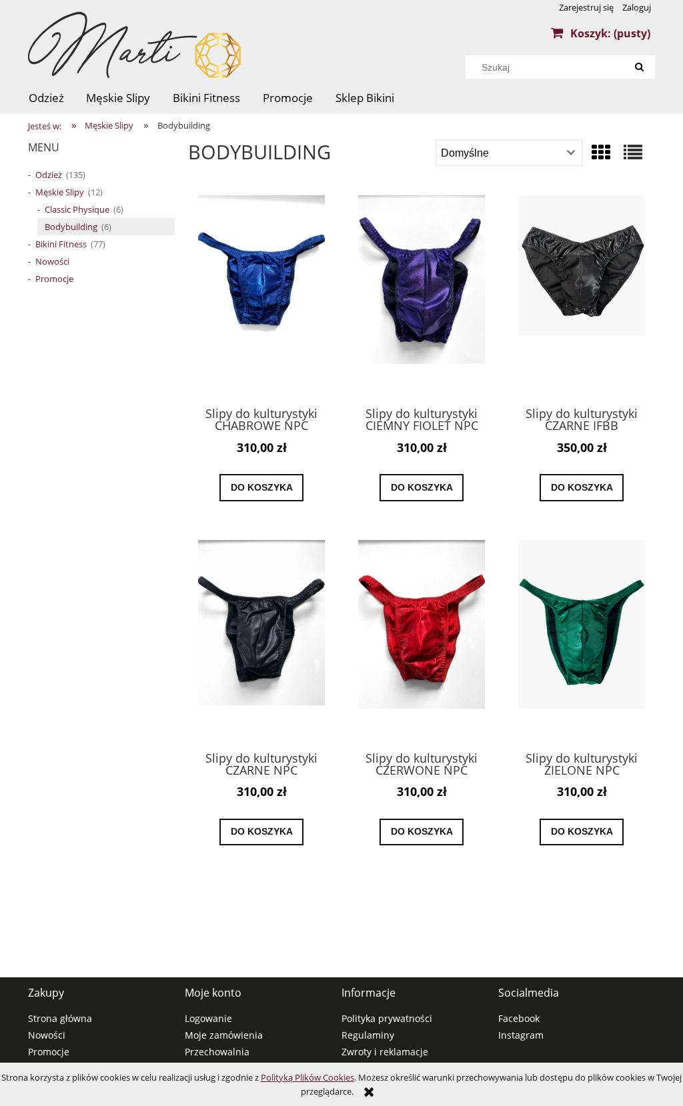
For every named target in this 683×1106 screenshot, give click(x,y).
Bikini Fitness (61, 244)
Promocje (54, 279)
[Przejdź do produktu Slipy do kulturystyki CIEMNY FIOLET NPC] (421, 295)
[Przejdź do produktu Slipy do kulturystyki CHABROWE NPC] (261, 295)
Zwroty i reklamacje (385, 1051)
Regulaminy (368, 1035)
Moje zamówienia (224, 1035)
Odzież (48, 175)
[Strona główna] (134, 48)
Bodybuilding (71, 227)
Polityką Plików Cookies (307, 1077)
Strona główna (60, 1018)
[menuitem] (46, 98)
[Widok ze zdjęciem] (601, 152)
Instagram (521, 1035)
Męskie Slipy (59, 192)
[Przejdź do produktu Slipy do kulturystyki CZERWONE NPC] (421, 640)
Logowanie (208, 1018)
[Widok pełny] (633, 152)
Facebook (519, 1018)
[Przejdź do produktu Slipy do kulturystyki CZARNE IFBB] (581, 295)
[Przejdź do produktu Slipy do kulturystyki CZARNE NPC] (261, 640)
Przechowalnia (217, 1051)
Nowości (52, 261)
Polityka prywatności (387, 1018)
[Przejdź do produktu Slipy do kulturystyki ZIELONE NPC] (581, 640)
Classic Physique (77, 209)
